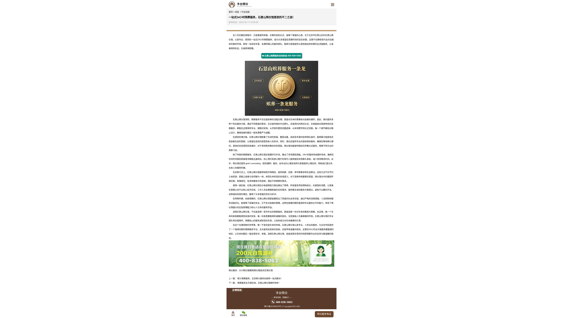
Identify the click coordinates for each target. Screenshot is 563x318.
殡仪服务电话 (324, 314)
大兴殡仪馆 (244, 270)
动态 (237, 12)
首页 (231, 12)
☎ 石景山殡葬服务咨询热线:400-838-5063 (281, 56)
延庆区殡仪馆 (266, 270)
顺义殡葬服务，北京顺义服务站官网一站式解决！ (260, 278)
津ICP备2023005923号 (272, 306)
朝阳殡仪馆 (255, 270)
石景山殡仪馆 (239, 119)
